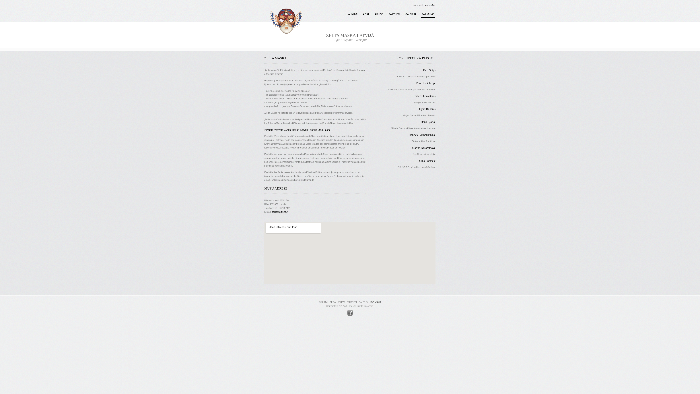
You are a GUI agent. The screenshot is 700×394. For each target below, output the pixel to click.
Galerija (410, 14)
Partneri (394, 14)
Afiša (366, 14)
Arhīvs (379, 14)
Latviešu (430, 5)
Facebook (350, 313)
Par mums (428, 14)
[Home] (286, 22)
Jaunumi (352, 14)
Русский (418, 5)
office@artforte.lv (280, 212)
